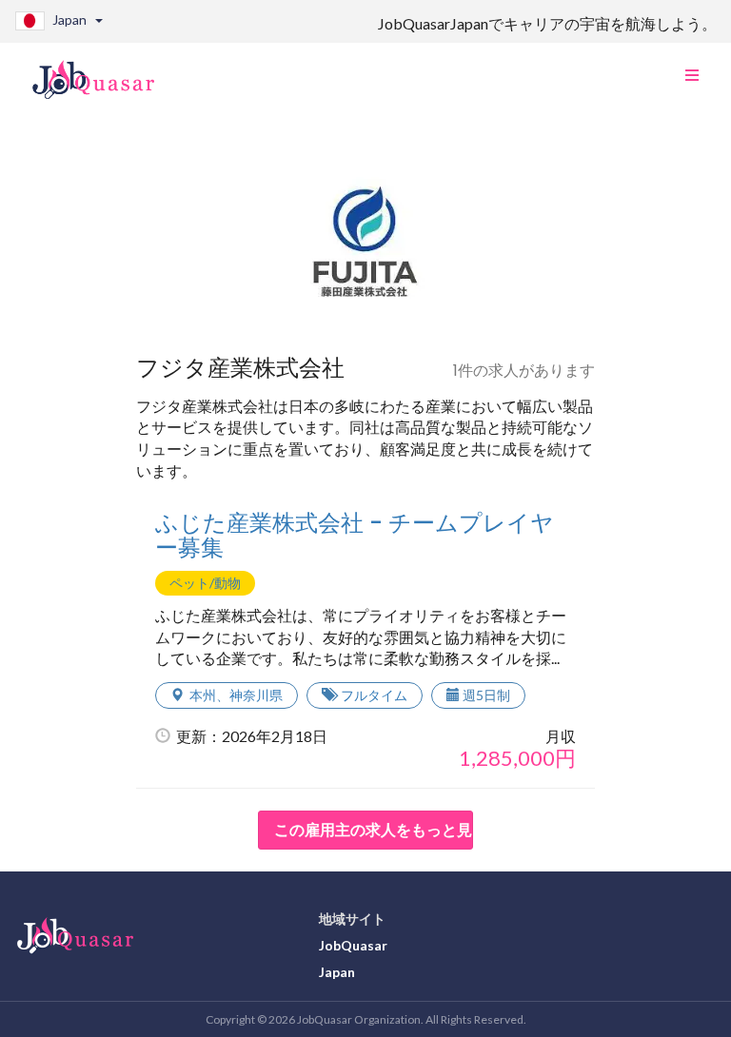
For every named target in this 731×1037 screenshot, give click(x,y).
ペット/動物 (205, 583)
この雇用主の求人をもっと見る (373, 829)
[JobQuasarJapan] (103, 72)
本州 (202, 695)
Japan (337, 972)
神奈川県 (256, 695)
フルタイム (374, 695)
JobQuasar (353, 945)
